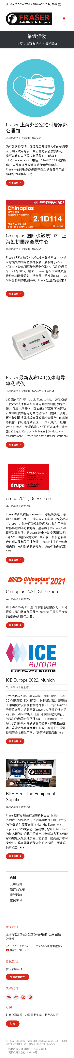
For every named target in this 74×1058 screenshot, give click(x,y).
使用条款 (26, 1049)
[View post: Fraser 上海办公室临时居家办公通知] (35, 88)
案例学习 (16, 900)
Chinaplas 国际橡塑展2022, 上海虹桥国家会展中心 (36, 239)
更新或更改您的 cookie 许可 (22, 1052)
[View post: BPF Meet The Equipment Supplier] (31, 772)
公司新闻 (26, 138)
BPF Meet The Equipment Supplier (30, 796)
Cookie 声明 (40, 1049)
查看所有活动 (17, 976)
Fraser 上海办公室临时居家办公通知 (36, 128)
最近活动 (36, 138)
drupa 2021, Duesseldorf (30, 498)
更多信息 (14, 182)
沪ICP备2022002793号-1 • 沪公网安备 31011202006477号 (37, 1042)
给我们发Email (19, 950)
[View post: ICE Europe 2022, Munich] (31, 658)
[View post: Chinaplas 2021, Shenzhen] (35, 580)
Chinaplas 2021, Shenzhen (32, 591)
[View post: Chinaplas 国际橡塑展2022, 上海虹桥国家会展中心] (35, 214)
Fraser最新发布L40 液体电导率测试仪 (35, 380)
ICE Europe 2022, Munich (30, 680)
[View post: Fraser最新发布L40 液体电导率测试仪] (35, 341)
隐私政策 (13, 1049)
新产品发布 (37, 391)
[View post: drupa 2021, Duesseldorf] (28, 477)
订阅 (12, 1023)
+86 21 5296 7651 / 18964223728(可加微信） (36, 946)
